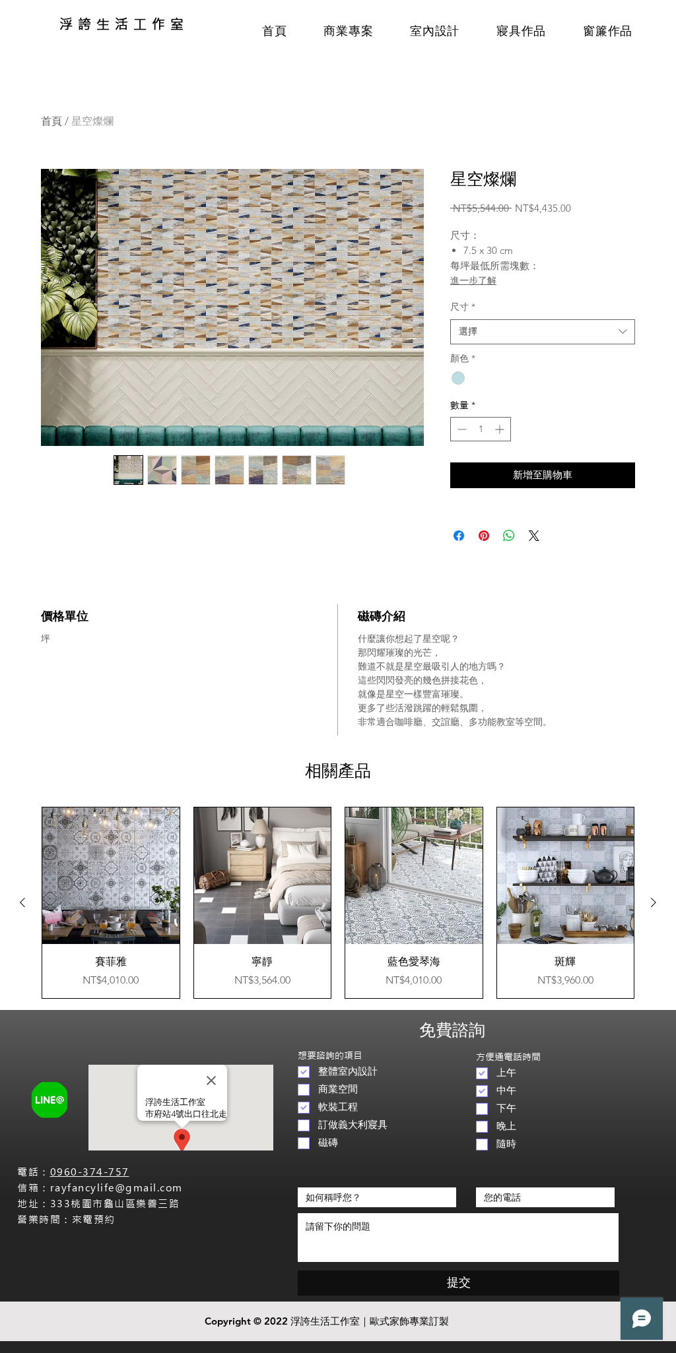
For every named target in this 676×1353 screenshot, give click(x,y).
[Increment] (500, 429)
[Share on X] (534, 536)
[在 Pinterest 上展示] (484, 536)
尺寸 (462, 307)
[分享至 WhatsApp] (509, 536)
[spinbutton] (480, 429)
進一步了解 (473, 280)
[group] (338, 902)
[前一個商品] (22, 902)
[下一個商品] (653, 902)
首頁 (51, 121)
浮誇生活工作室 (124, 24)
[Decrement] (460, 429)
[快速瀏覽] (111, 876)
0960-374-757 (89, 1172)
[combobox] (542, 331)
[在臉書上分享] (459, 536)
